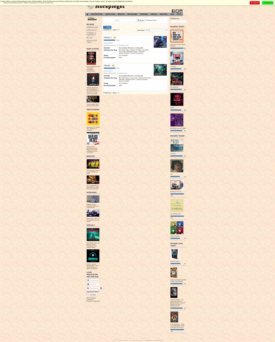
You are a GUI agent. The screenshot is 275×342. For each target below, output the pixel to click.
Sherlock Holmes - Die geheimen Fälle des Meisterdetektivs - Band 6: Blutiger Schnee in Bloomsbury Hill (177, 303)
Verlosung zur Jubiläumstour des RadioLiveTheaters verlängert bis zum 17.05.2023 (92, 149)
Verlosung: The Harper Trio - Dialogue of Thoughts (93, 128)
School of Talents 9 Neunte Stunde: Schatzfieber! (178, 280)
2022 (120, 85)
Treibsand (173, 66)
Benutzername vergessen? (91, 298)
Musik (89, 38)
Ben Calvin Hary (124, 50)
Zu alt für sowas (175, 261)
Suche (142, 20)
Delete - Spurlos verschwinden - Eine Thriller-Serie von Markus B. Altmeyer (93, 266)
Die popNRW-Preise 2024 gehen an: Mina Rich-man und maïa (93, 187)
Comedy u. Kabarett (92, 34)
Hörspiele (92, 30)
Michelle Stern (130, 79)
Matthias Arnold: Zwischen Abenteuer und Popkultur (93, 206)
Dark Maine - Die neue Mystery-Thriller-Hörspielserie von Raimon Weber (93, 245)
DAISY (172, 107)
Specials (154, 14)
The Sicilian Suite (175, 214)
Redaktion (163, 14)
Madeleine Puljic (132, 51)
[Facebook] (173, 11)
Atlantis (107, 65)
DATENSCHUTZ (158, 340)
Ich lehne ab (254, 3)
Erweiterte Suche (151, 20)
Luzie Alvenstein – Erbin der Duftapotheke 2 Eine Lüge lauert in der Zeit (177, 326)
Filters (108, 27)
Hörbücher (92, 27)
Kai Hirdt (145, 50)
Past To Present (175, 236)
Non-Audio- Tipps (92, 41)
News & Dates (110, 14)
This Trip (172, 153)
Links (172, 14)
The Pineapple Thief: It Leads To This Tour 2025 (93, 172)
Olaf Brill (141, 51)
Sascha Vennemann (137, 53)
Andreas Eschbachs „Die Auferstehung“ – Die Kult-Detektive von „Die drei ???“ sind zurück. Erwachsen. (93, 91)
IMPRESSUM (148, 340)
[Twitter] (177, 11)
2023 (120, 57)
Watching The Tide (175, 191)
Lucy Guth (122, 51)
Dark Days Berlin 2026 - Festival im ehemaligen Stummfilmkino (93, 69)
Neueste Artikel (97, 14)
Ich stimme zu (267, 3)
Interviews (144, 14)
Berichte (121, 14)
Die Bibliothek (174, 87)
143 (171, 174)
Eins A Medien (123, 55)
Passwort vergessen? (93, 301)
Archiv (179, 14)
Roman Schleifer (124, 53)
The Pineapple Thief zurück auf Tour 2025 (93, 105)
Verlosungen (132, 14)
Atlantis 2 (108, 37)
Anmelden (93, 295)
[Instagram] (181, 11)
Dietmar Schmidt (136, 50)
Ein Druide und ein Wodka (178, 128)
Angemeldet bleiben (93, 292)
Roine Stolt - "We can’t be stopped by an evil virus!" (93, 220)
